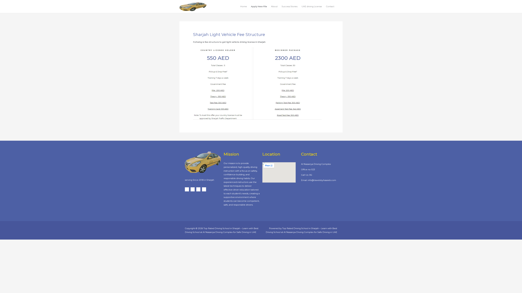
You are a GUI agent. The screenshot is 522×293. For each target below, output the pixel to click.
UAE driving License (312, 6)
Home (243, 6)
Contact (330, 6)
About (274, 6)
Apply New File (259, 6)
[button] (339, 6)
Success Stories (289, 6)
